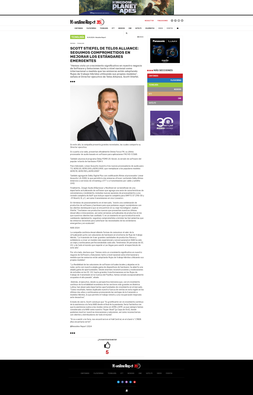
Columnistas (149, 28)
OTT (150, 94)
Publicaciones (163, 21)
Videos (160, 28)
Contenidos (153, 76)
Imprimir (141, 37)
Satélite (152, 103)
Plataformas (176, 80)
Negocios (177, 89)
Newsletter (149, 21)
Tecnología (80, 43)
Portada (72, 43)
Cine (179, 98)
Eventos (170, 28)
